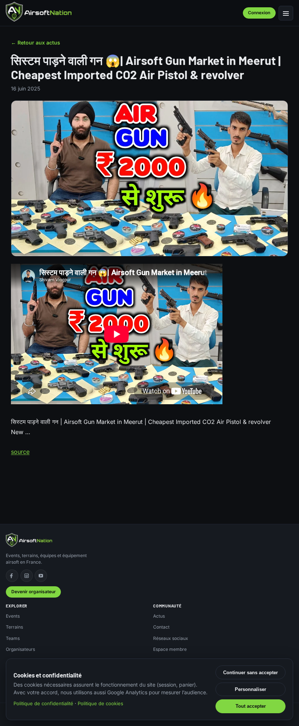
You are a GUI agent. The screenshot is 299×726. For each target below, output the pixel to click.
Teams (13, 638)
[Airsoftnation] (38, 12)
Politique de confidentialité (43, 703)
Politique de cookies (100, 703)
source (20, 451)
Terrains (14, 627)
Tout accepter (251, 706)
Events (13, 616)
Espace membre (170, 649)
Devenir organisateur (33, 591)
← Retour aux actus (35, 42)
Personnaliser (250, 689)
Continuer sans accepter (250, 672)
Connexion (259, 12)
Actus (159, 616)
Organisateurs (20, 649)
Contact (161, 627)
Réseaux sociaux (170, 638)
